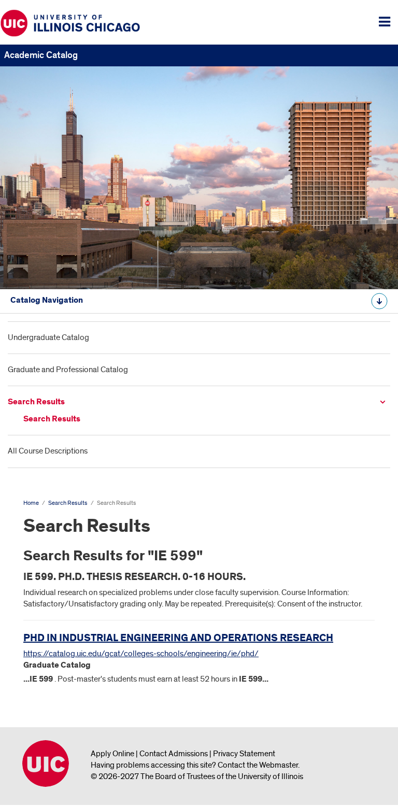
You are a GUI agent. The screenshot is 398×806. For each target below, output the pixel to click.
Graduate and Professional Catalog (68, 369)
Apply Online (112, 753)
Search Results (36, 402)
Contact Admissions (173, 753)
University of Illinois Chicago (45, 763)
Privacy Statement (244, 753)
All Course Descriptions (48, 451)
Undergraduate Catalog (48, 337)
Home (31, 503)
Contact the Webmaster (258, 765)
